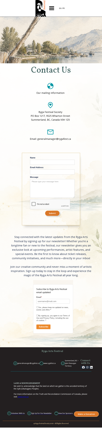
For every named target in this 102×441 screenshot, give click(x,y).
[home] (40, 8)
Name (32, 158)
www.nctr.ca (22, 396)
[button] (51, 8)
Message (34, 177)
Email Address (36, 167)
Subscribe (43, 327)
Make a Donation (86, 414)
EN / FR (62, 8)
